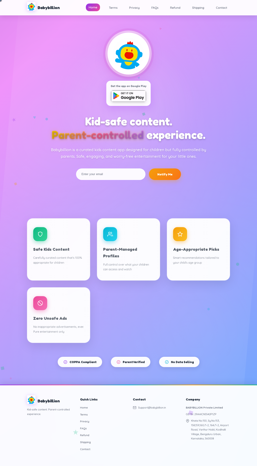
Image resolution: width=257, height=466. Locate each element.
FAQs (154, 7)
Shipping (198, 7)
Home (93, 7)
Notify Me (165, 174)
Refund (175, 7)
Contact (221, 7)
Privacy (134, 7)
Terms (113, 7)
